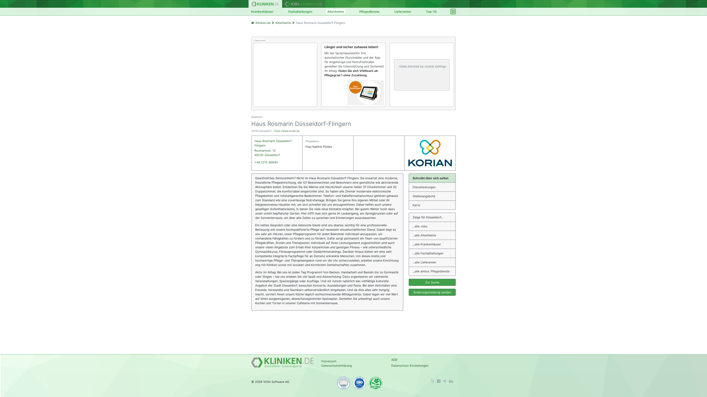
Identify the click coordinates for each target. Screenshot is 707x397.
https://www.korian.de (286, 131)
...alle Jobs (420, 226)
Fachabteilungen (300, 11)
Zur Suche (432, 282)
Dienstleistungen (424, 187)
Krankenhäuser (262, 11)
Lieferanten (402, 11)
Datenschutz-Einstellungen (409, 365)
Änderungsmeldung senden (432, 292)
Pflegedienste (369, 11)
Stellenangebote (424, 196)
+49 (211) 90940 (266, 162)
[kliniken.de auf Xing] (444, 381)
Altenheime (335, 11)
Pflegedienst (312, 141)
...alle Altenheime (424, 235)
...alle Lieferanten (424, 262)
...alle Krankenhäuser (427, 244)
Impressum (328, 361)
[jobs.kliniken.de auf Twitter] (432, 381)
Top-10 (431, 11)
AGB (394, 360)
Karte (416, 205)
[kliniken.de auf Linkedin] (451, 381)
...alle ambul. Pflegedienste (431, 271)
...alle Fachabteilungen (428, 253)
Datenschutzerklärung (336, 365)
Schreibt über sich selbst (431, 178)
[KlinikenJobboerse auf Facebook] (438, 381)
